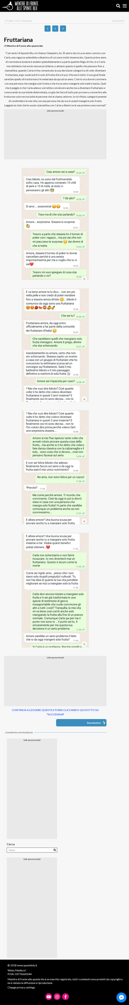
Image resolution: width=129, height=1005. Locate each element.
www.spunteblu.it (27, 965)
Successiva (94, 722)
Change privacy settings (21, 987)
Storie (9, 20)
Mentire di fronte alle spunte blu (25, 45)
